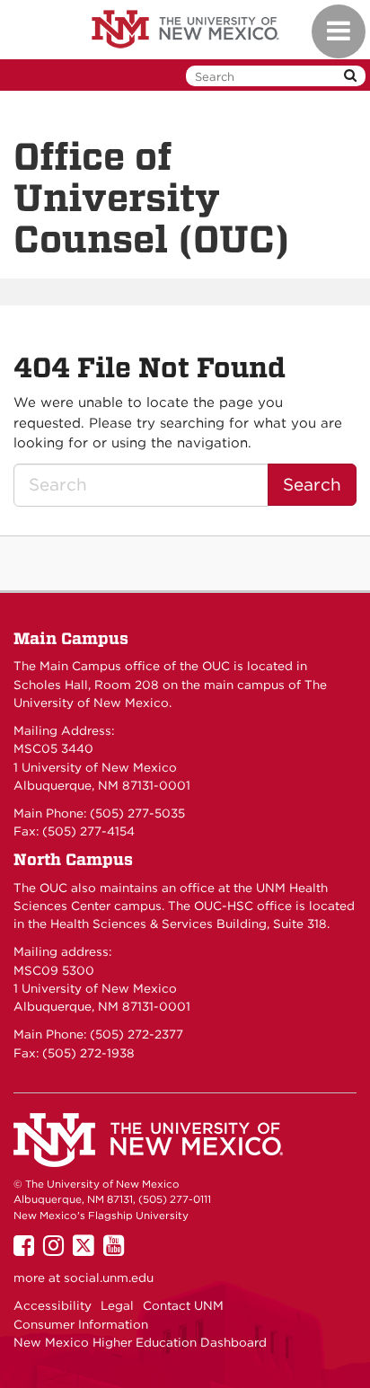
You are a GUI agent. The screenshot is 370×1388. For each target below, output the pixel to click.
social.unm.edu (109, 1277)
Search (312, 484)
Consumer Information (80, 1324)
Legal (117, 1305)
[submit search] (350, 76)
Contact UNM (183, 1305)
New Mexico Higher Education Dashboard (140, 1342)
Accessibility (52, 1305)
